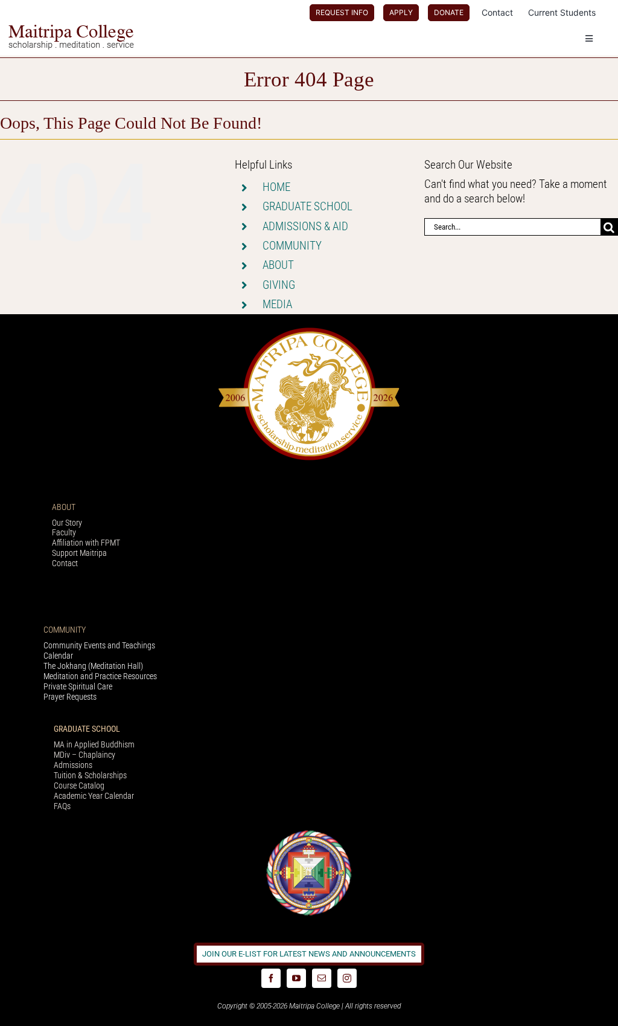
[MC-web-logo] (72, 30)
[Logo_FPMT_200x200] (309, 833)
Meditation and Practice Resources (100, 676)
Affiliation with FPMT (86, 542)
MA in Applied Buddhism (94, 744)
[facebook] (271, 978)
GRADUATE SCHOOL (307, 206)
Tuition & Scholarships (90, 775)
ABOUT (278, 265)
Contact (65, 563)
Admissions (73, 765)
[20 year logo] (309, 331)
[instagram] (347, 978)
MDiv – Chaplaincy (84, 755)
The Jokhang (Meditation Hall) (93, 666)
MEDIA (277, 304)
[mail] (321, 978)
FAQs (62, 806)
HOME (276, 187)
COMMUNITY (292, 246)
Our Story (67, 523)
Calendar (58, 655)
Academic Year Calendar (94, 796)
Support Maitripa (79, 553)
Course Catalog (79, 785)
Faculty (64, 532)
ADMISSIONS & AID (305, 226)
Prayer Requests (70, 697)
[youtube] (296, 978)
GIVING (279, 285)
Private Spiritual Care (77, 686)
